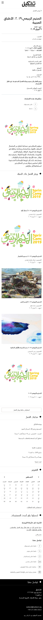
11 (27, 491)
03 (33, 488)
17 (33, 495)
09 (38, 491)
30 (38, 501)
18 (27, 495)
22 (4, 495)
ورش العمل (36, 11)
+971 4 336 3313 (34, 609)
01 (4, 485)
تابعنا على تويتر (31, 551)
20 (16, 495)
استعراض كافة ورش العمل (21, 410)
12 (21, 491)
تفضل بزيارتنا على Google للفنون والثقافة (23, 572)
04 (27, 488)
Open (2, 2)
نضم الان (38, 534)
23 (38, 498)
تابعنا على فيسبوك (30, 546)
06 (16, 488)
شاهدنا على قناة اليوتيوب (28, 567)
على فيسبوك (29, 104)
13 (16, 491)
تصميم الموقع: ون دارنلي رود (32, 615)
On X (31, 109)
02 (38, 488)
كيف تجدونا (38, 462)
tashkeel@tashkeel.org (33, 607)
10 (33, 491)
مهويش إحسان (36, 39)
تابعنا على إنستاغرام (30, 556)
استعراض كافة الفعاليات (34, 507)
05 (21, 488)
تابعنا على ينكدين (31, 561)
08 (4, 488)
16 (38, 495)
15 (4, 491)
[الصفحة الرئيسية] (31, 4)
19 (21, 495)
